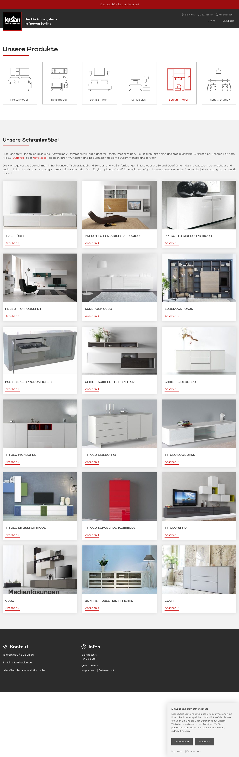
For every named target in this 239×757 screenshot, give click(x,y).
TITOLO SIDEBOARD (100, 455)
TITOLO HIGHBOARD (21, 455)
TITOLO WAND (176, 528)
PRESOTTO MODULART (23, 309)
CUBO (9, 601)
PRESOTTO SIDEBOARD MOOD (188, 236)
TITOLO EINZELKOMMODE (25, 528)
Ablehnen (204, 741)
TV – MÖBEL (15, 236)
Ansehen (13, 243)
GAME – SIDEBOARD (180, 382)
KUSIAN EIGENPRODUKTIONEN (28, 382)
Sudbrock (19, 157)
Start (211, 20)
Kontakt (228, 20)
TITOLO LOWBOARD (180, 455)
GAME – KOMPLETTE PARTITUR (109, 382)
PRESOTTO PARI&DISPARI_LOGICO (112, 236)
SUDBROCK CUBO (98, 309)
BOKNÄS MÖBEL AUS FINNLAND (109, 601)
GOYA (169, 601)
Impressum (89, 670)
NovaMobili (40, 157)
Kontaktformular (34, 670)
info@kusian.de (22, 662)
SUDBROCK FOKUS (179, 309)
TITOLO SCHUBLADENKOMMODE (110, 528)
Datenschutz (107, 670)
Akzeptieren (182, 741)
